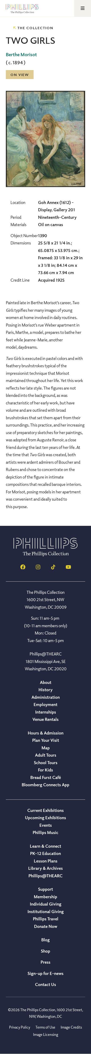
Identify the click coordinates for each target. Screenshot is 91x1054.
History (45, 689)
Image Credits (71, 1027)
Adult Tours (45, 755)
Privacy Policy (19, 1027)
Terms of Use (45, 1027)
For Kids (45, 769)
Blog (45, 939)
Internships (45, 712)
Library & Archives (45, 868)
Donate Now (45, 926)
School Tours (45, 762)
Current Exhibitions (45, 810)
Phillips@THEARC (45, 875)
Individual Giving (45, 903)
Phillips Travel (45, 918)
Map (46, 747)
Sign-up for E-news (45, 973)
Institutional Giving (46, 911)
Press (45, 962)
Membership (45, 896)
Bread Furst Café (45, 777)
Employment (45, 704)
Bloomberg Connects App (45, 784)
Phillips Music (45, 832)
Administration (46, 697)
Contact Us (45, 984)
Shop (45, 951)
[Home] (45, 555)
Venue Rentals (45, 719)
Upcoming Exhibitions (45, 817)
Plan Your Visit (45, 740)
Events (45, 825)
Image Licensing (45, 1034)
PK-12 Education (45, 853)
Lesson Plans (45, 860)
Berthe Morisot (21, 54)
